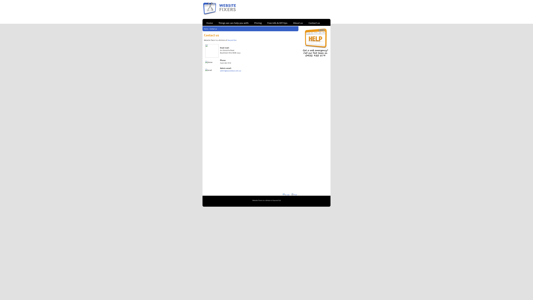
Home (209, 23)
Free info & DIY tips (277, 23)
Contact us (314, 23)
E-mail (287, 194)
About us (298, 23)
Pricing (258, 23)
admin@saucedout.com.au (230, 70)
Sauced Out (277, 200)
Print (295, 194)
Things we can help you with (233, 23)
